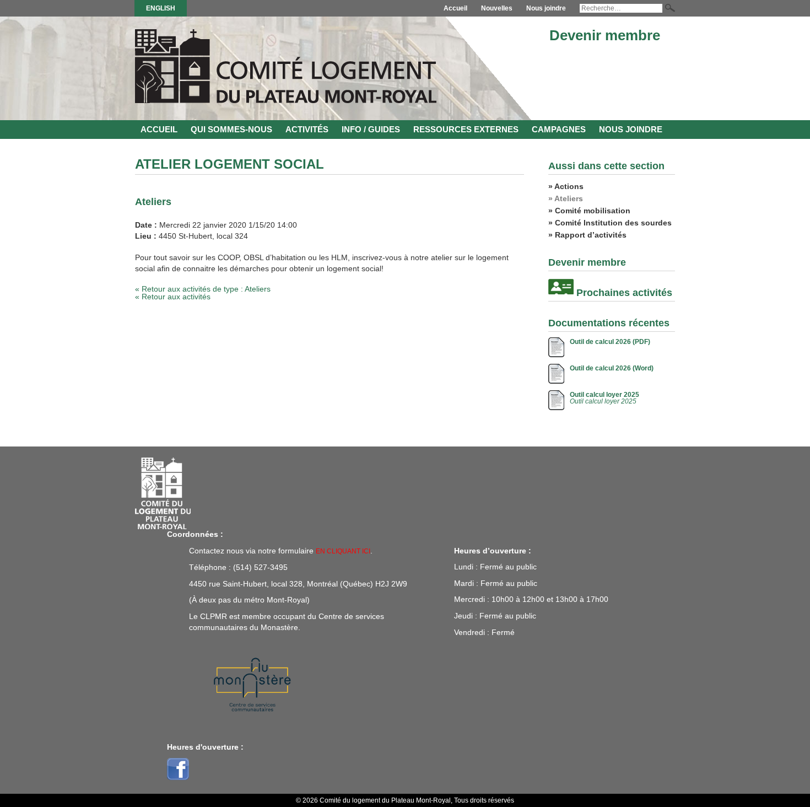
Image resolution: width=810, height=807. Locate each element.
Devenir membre (604, 35)
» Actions (566, 186)
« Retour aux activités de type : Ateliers (203, 288)
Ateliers (153, 201)
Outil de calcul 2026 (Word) (612, 368)
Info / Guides (371, 129)
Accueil (455, 8)
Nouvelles (496, 8)
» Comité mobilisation (589, 210)
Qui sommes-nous (231, 129)
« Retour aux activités (172, 296)
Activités (306, 129)
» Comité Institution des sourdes (610, 222)
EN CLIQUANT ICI (343, 551)
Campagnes (559, 129)
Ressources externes (466, 129)
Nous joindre (546, 8)
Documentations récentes (608, 323)
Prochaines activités (624, 292)
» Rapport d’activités (587, 234)
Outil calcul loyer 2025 (604, 395)
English (160, 8)
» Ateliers (565, 198)
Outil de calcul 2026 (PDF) (610, 342)
